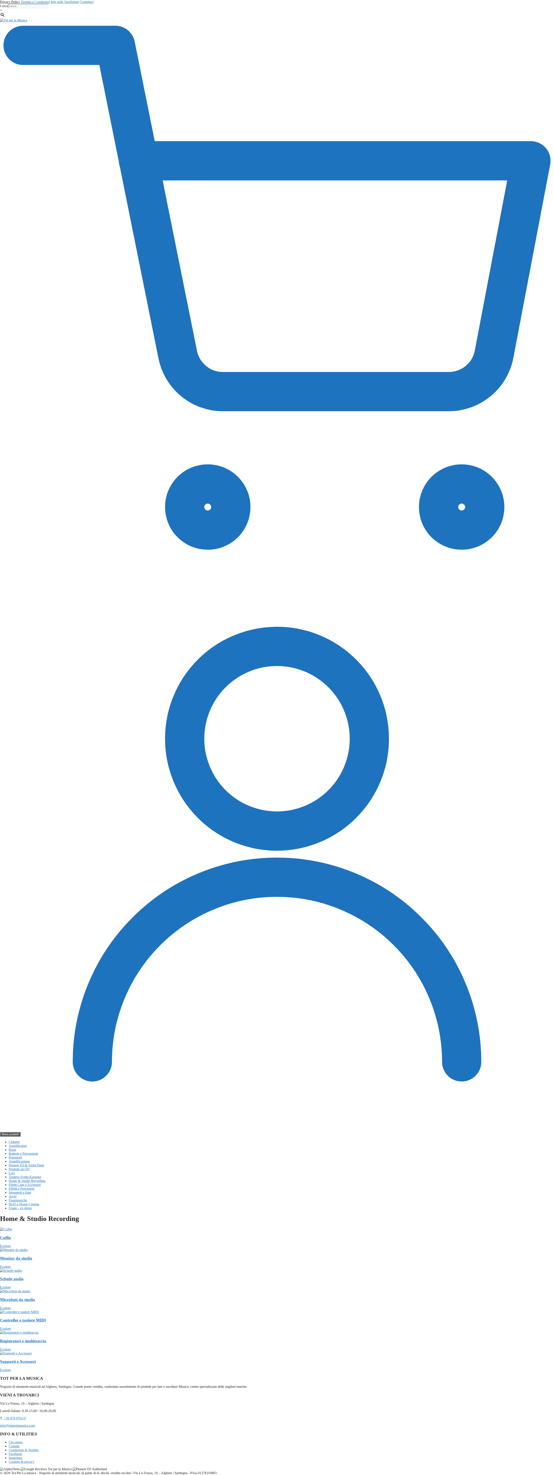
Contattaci (86, 2)
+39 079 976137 (15, 1418)
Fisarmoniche (18, 1200)
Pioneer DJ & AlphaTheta (26, 1165)
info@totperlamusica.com (17, 1425)
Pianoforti (15, 1157)
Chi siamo (16, 1442)
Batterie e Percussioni (23, 1153)
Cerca (4, 6)
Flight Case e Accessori (25, 1185)
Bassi (12, 1149)
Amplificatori (18, 1146)
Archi (12, 1196)
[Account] (277, 1130)
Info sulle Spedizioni (65, 2)
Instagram (15, 1458)
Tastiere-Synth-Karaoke (25, 1177)
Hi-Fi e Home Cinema (24, 1204)
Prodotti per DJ (19, 1169)
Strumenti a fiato (20, 1192)
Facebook (15, 1454)
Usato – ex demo (20, 1208)
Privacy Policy (10, 2)
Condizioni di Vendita (24, 1450)
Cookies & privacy (21, 1462)
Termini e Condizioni (35, 2)
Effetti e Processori (21, 1188)
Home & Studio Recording (27, 1181)
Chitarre (14, 1142)
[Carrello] (277, 575)
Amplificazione (19, 1161)
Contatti (14, 1446)
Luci (12, 1173)
